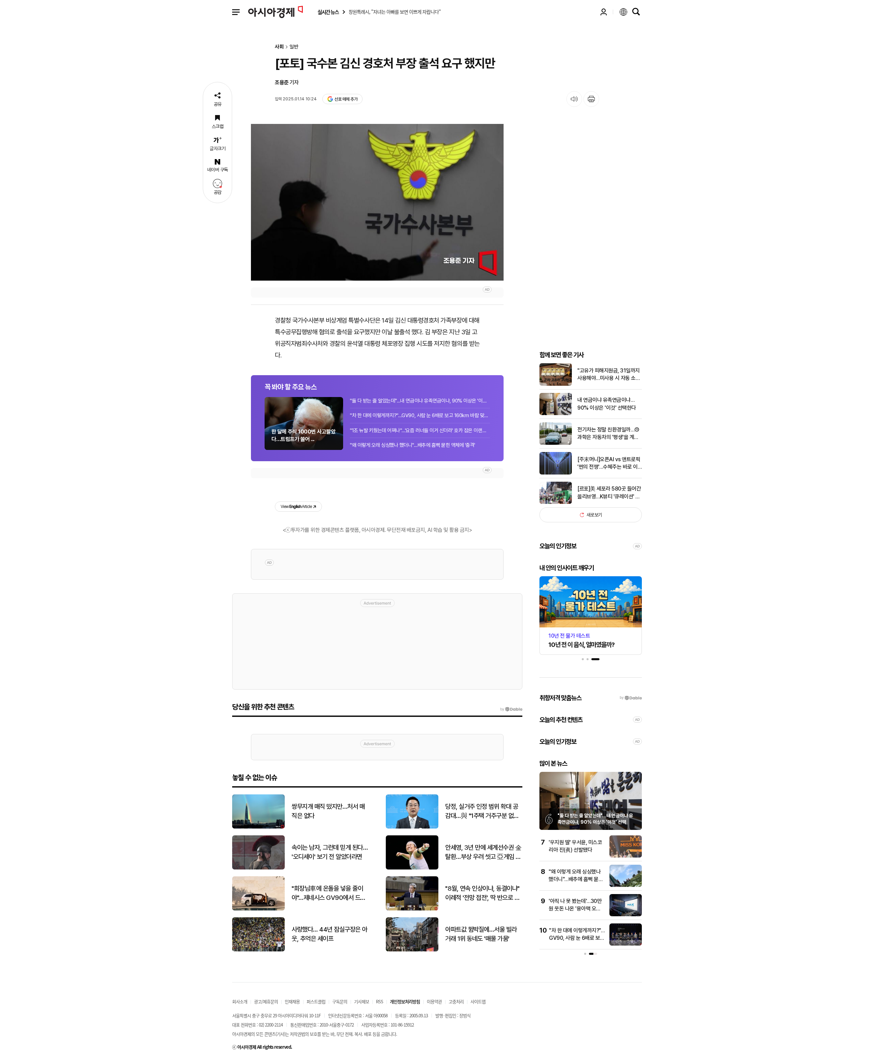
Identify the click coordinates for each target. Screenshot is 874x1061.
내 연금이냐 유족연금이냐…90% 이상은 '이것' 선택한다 (606, 404)
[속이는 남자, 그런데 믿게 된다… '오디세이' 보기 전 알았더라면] (258, 868)
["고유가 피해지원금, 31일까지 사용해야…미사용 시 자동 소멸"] (555, 384)
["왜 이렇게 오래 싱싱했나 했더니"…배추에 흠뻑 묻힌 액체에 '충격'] (625, 885)
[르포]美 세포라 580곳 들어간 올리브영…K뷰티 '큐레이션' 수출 (609, 492)
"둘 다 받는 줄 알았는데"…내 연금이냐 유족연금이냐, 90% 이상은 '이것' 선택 (420, 401)
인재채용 (292, 1001)
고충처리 (456, 1001)
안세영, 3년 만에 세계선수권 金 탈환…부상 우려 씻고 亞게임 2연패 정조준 (483, 852)
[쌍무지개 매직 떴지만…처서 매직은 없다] (258, 827)
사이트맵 (477, 1001)
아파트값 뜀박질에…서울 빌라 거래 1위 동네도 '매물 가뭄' (481, 934)
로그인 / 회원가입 (603, 12)
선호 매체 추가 (345, 99)
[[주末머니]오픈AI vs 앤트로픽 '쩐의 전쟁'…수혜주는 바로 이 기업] (555, 473)
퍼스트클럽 (316, 1001)
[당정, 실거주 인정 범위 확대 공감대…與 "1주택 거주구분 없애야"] (412, 827)
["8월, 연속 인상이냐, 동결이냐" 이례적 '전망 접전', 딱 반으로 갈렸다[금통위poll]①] (412, 908)
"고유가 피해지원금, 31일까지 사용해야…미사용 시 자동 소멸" (608, 374)
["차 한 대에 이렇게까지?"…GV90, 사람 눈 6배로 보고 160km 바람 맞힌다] (625, 944)
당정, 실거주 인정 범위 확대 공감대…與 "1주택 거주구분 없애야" (482, 811)
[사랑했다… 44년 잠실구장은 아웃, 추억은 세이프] (258, 949)
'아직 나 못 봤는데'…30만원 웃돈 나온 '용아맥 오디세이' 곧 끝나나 (575, 909)
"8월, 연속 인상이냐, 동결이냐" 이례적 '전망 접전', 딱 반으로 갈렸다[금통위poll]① (482, 893)
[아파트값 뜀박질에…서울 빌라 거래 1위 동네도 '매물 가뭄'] (412, 949)
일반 (294, 46)
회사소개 (239, 1001)
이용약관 (434, 1001)
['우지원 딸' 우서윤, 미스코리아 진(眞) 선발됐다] (625, 856)
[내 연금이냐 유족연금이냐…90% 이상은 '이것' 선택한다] (555, 413)
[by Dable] (511, 709)
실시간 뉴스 (328, 12)
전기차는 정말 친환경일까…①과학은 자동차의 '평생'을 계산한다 (608, 433)
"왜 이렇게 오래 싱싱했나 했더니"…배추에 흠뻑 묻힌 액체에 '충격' (412, 445)
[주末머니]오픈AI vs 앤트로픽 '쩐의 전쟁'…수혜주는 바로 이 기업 (608, 463)
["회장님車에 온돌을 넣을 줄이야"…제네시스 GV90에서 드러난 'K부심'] (258, 908)
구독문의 (339, 1001)
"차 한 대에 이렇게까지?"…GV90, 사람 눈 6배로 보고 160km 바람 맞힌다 (420, 415)
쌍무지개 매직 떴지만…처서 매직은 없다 (328, 811)
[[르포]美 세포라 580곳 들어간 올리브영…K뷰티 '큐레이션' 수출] (555, 502)
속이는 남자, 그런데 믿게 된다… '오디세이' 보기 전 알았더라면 (330, 852)
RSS (379, 1001)
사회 (279, 46)
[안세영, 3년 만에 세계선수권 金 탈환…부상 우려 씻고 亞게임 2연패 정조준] (412, 868)
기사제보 (361, 1001)
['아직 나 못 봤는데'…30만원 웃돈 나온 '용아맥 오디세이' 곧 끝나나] (625, 914)
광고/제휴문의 (266, 1001)
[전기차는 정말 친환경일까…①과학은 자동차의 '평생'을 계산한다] (555, 443)
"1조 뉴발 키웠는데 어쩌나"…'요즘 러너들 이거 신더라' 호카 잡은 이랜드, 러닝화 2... (420, 430)
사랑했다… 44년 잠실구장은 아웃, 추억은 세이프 (329, 934)
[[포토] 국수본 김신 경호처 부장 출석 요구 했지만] (377, 202)
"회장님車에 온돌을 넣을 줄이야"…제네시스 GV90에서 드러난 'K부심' (329, 893)
